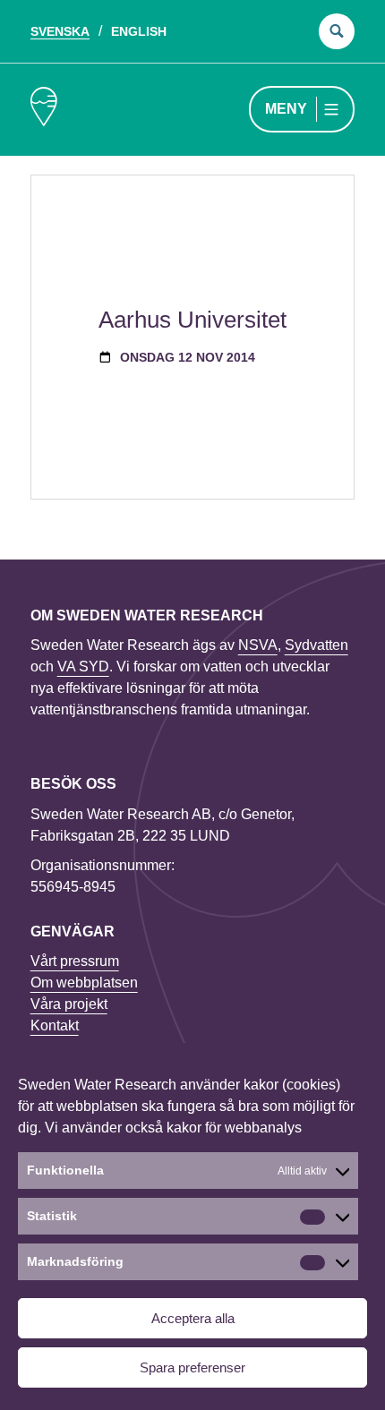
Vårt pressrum (74, 961)
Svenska (60, 31)
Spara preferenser (192, 1367)
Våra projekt (68, 1004)
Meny (286, 108)
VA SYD (83, 666)
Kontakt (54, 1025)
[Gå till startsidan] (43, 109)
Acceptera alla (193, 1318)
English (139, 31)
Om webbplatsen (84, 982)
